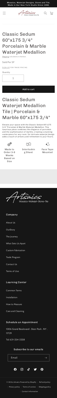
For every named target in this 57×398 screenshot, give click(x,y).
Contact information (30, 391)
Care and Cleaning (15, 311)
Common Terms (14, 290)
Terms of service (29, 387)
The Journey (12, 236)
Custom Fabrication (15, 250)
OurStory (10, 229)
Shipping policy (45, 387)
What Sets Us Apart (16, 243)
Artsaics (17, 382)
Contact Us (11, 264)
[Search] (45, 13)
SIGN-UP (6, 67)
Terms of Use (12, 271)
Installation (11, 297)
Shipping (5, 57)
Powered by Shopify (28, 382)
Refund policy (44, 382)
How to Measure (14, 304)
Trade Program (13, 257)
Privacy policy (14, 387)
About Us (10, 222)
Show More (28, 177)
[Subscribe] (46, 357)
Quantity (6, 72)
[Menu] (4, 13)
